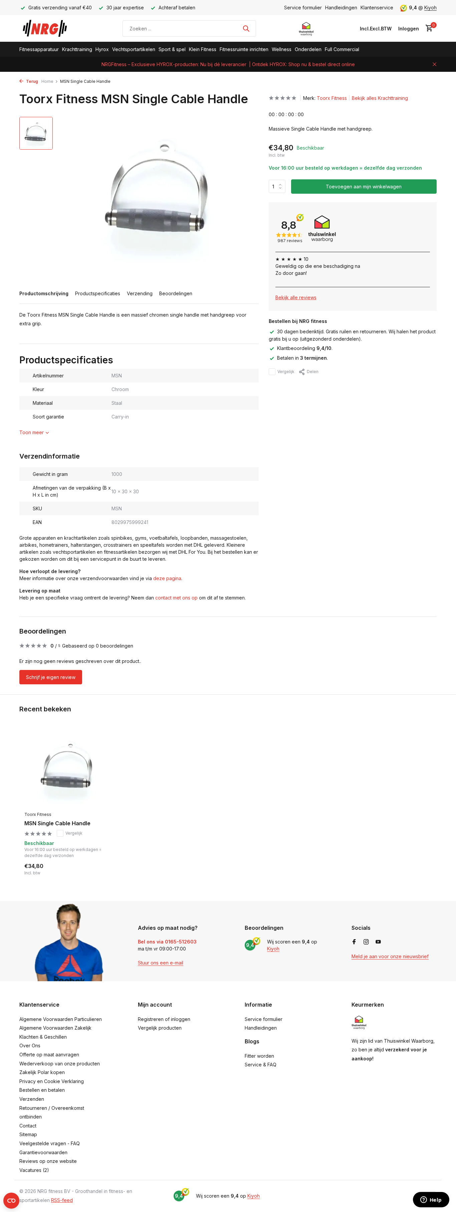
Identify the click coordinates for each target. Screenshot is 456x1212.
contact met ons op (176, 597)
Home (47, 81)
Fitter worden (259, 1056)
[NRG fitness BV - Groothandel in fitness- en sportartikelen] (49, 28)
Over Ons (29, 1045)
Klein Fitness (202, 49)
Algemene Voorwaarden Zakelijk (55, 1028)
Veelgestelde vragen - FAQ (49, 1143)
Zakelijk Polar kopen (42, 1072)
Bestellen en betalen (42, 1090)
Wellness (281, 49)
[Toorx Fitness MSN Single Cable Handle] (67, 769)
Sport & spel (172, 49)
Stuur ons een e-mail (160, 963)
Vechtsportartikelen (133, 49)
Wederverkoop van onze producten (59, 1063)
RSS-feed (62, 1200)
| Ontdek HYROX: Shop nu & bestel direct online (302, 64)
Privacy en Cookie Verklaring (51, 1081)
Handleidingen (341, 7)
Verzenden (31, 1099)
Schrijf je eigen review (50, 677)
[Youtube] (378, 942)
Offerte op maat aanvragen (49, 1054)
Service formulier (303, 7)
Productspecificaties (97, 293)
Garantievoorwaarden (43, 1152)
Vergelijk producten (160, 1028)
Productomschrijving (43, 293)
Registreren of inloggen (164, 1019)
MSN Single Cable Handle (57, 823)
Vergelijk (285, 371)
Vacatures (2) (34, 1170)
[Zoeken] (246, 28)
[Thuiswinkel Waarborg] (306, 28)
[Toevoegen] (99, 869)
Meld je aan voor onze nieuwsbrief (390, 956)
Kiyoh (430, 7)
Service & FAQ (260, 1064)
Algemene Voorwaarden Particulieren (60, 1019)
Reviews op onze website (48, 1161)
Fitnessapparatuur (39, 49)
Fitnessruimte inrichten (244, 49)
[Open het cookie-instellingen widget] (11, 1201)
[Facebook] (354, 942)
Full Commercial (342, 49)
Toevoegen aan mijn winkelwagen (364, 186)
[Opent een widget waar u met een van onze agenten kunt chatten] (431, 1200)
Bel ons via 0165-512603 (167, 941)
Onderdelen (308, 49)
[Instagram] (366, 942)
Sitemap (28, 1134)
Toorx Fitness (332, 98)
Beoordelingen (175, 293)
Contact (27, 1126)
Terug (31, 81)
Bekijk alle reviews (295, 297)
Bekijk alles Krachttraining (380, 98)
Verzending (140, 293)
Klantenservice (377, 7)
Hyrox (102, 49)
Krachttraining (77, 49)
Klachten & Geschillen (43, 1037)
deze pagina (167, 578)
